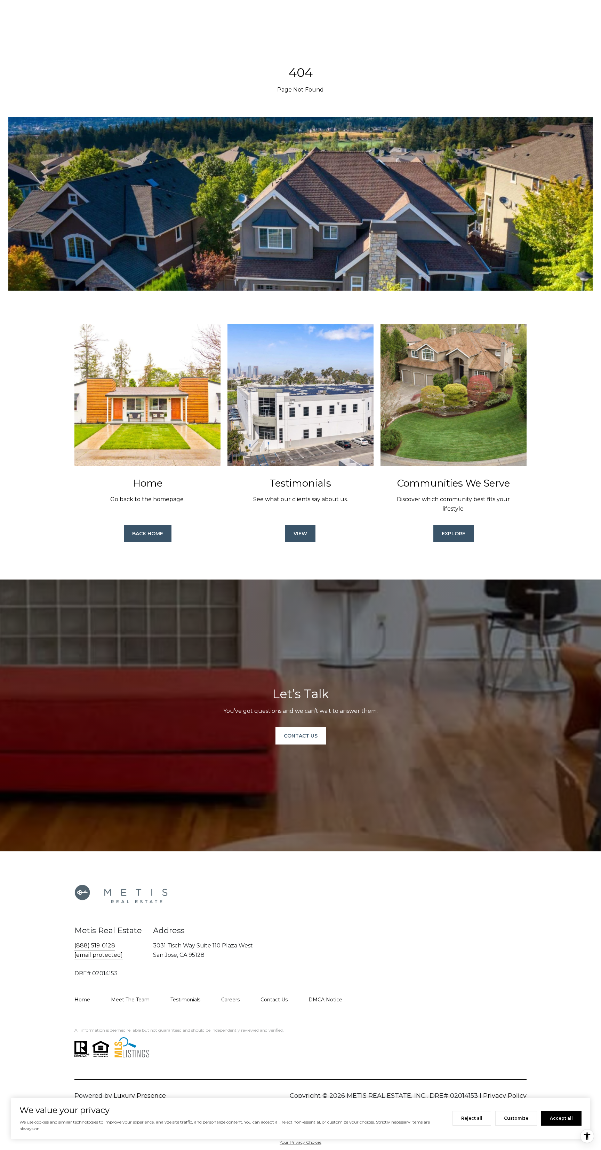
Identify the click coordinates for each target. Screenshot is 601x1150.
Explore (453, 533)
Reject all (471, 1118)
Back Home (147, 533)
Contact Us (274, 1000)
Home (82, 1000)
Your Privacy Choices (300, 1142)
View (300, 533)
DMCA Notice (325, 1000)
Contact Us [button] (301, 736)
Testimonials (185, 1000)
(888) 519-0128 (94, 945)
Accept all (561, 1118)
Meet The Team (130, 1000)
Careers (230, 1000)
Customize (516, 1118)
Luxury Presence (140, 1096)
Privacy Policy (505, 1096)
